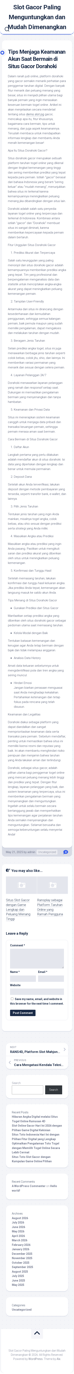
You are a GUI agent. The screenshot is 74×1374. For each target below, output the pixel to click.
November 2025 (22, 1258)
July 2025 (18, 1276)
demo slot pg (35, 114)
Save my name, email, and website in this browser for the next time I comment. (37, 1001)
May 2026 (18, 1231)
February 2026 (21, 1244)
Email (42, 972)
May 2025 (18, 1284)
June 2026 (18, 1227)
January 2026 (20, 1249)
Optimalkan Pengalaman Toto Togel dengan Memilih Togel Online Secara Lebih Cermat (36, 1148)
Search (16, 1083)
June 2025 (18, 1280)
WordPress (35, 1359)
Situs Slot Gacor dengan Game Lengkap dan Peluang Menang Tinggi (18, 909)
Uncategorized (47, 852)
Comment (17, 945)
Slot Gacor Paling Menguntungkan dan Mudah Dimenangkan (37, 17)
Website (15, 985)
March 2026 (19, 1240)
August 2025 (20, 1271)
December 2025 (22, 1253)
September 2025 (22, 1267)
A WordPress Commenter (29, 1186)
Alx (58, 1359)
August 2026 (20, 1218)
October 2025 (20, 1262)
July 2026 (18, 1222)
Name (15, 972)
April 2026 (18, 1236)
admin (31, 852)
